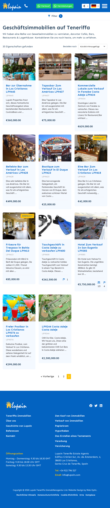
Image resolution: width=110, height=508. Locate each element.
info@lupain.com (71, 475)
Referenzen (12, 430)
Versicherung (62, 446)
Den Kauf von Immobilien (70, 415)
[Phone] (25, 6)
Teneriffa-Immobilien (18, 415)
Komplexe (90, 495)
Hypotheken (62, 430)
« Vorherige (47, 376)
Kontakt (10, 436)
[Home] (12, 6)
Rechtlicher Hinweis (26, 495)
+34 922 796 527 (67, 470)
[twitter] (96, 406)
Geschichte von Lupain (19, 426)
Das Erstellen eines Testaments (73, 436)
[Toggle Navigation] (104, 6)
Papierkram (62, 426)
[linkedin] (101, 406)
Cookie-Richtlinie (69, 495)
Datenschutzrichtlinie (48, 495)
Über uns (11, 420)
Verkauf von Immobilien (69, 420)
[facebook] (91, 406)
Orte (81, 495)
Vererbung (61, 441)
